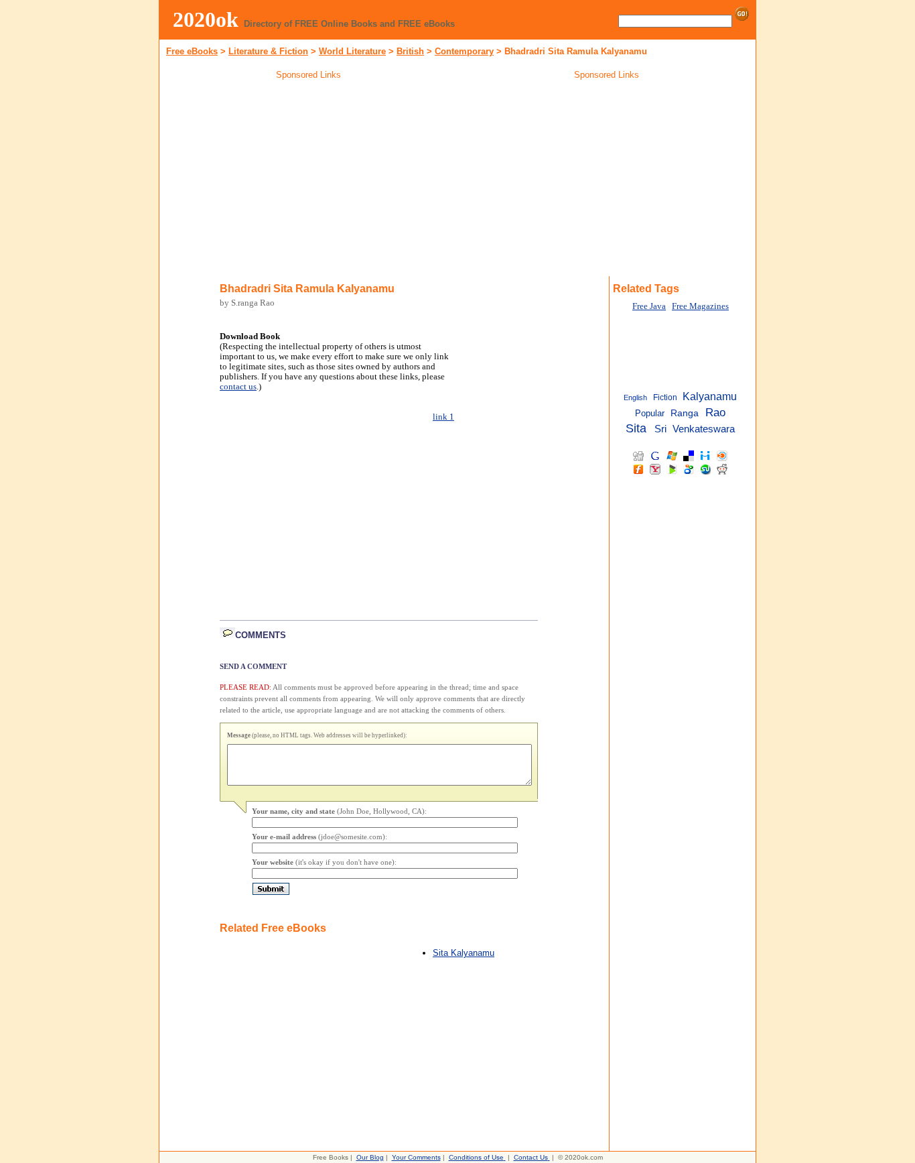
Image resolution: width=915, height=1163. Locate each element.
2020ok (205, 19)
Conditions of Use (476, 1157)
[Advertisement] (308, 180)
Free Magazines (700, 306)
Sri (660, 429)
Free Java (649, 306)
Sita (636, 428)
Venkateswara (704, 428)
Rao (715, 412)
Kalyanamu (710, 396)
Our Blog (370, 1157)
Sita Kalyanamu (463, 953)
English (635, 397)
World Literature (352, 51)
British (410, 51)
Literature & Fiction (268, 51)
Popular (649, 413)
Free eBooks (192, 51)
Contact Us (531, 1157)
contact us (238, 386)
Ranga (685, 413)
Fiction (665, 397)
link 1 (443, 417)
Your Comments (416, 1157)
